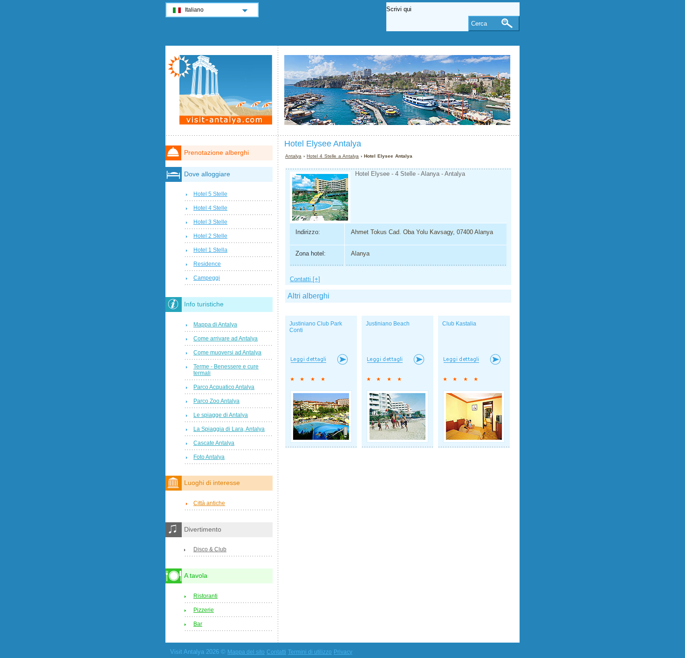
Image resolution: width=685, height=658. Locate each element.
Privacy (343, 652)
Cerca (479, 23)
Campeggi (206, 278)
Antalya (293, 156)
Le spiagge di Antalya (220, 415)
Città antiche (209, 503)
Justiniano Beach (388, 323)
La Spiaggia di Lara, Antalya (229, 429)
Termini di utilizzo (310, 652)
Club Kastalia (459, 323)
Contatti (276, 652)
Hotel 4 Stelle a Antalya (333, 156)
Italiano (194, 10)
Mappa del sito (246, 652)
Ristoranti (205, 596)
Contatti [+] (305, 279)
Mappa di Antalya (215, 324)
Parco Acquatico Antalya (223, 387)
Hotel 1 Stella (210, 250)
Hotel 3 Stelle (210, 222)
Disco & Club (209, 549)
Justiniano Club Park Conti (315, 326)
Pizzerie (203, 610)
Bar (197, 624)
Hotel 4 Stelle (210, 208)
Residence (207, 264)
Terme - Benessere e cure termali (226, 369)
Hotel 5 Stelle (210, 194)
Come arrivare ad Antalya (225, 338)
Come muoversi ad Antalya (227, 352)
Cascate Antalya (213, 443)
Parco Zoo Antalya (216, 401)
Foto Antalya (209, 457)
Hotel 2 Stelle (210, 236)
